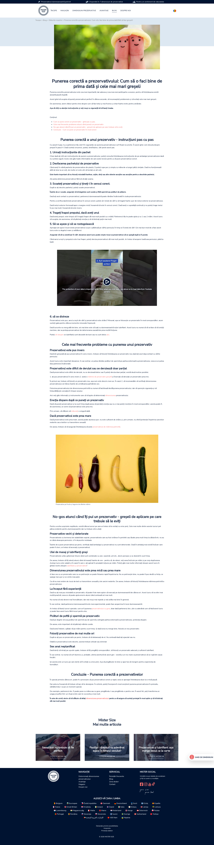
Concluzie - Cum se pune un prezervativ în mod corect (74, 130)
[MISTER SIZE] (53, 776)
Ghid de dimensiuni (204, 757)
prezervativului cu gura (101, 608)
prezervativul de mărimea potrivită (106, 427)
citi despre (59, 334)
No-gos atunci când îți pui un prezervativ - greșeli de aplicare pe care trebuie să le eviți (87, 127)
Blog (114, 10)
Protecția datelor (107, 831)
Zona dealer (114, 781)
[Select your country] (174, 10)
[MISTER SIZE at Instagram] (145, 784)
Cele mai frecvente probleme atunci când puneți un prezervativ (78, 124)
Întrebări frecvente (116, 776)
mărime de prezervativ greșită (100, 377)
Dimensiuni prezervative (84, 10)
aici (108, 334)
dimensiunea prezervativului (97, 698)
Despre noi (125, 10)
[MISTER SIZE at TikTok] (153, 784)
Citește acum (57, 756)
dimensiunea (110, 395)
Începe (54, 10)
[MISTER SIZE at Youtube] (149, 784)
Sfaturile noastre (55, 20)
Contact (112, 784)
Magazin (65, 10)
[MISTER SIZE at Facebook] (141, 784)
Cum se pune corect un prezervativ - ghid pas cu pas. (74, 122)
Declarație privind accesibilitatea (107, 826)
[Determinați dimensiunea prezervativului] (192, 757)
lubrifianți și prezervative (77, 566)
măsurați (74, 411)
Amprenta (107, 828)
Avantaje (104, 10)
